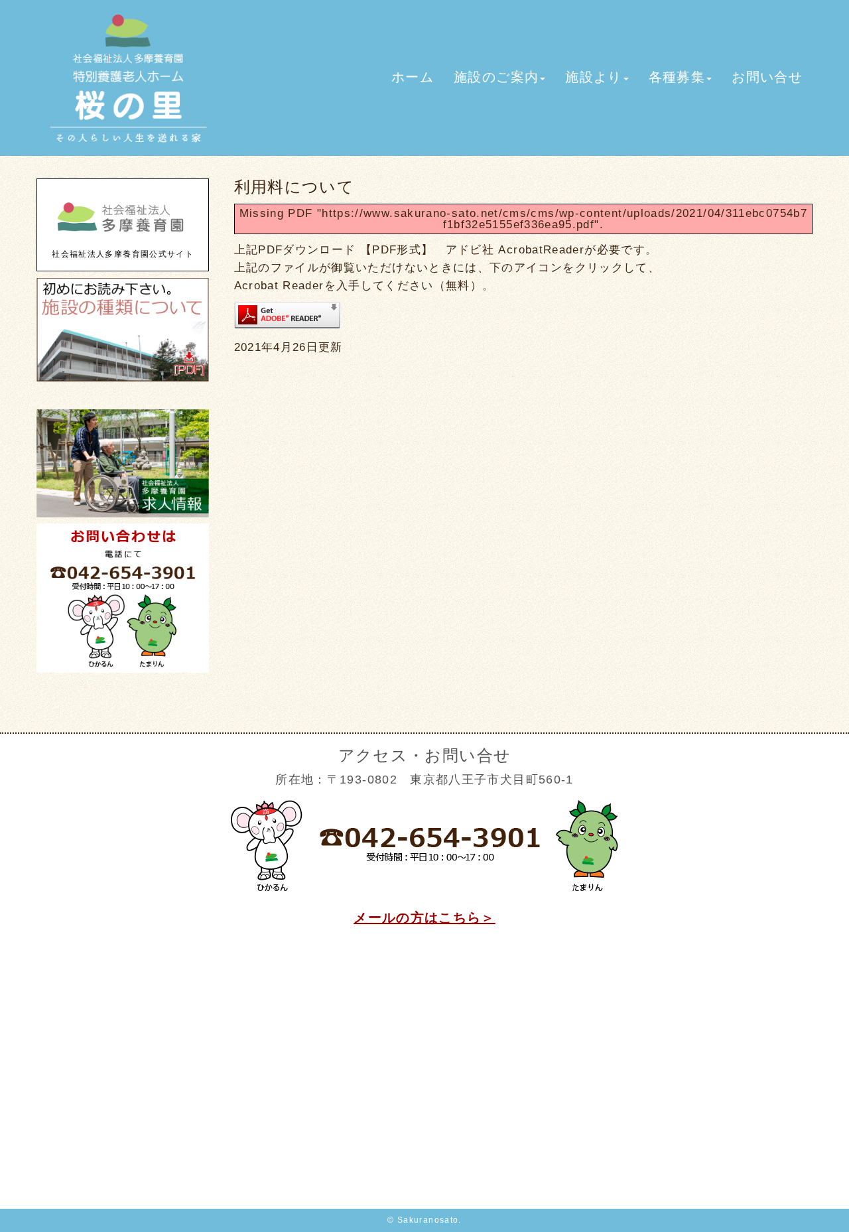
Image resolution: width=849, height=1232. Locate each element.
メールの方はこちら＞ (424, 917)
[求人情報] (122, 514)
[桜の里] (128, 146)
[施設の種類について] (122, 378)
